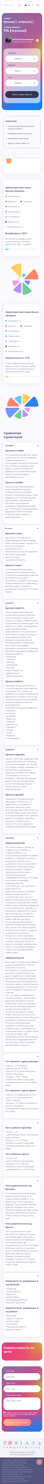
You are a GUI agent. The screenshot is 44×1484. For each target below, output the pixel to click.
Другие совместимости (18, 143)
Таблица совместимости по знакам (22, 1452)
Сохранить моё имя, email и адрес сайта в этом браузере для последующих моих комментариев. (21, 1414)
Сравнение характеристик (20, 133)
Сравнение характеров (18, 138)
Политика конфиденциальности (22, 1455)
